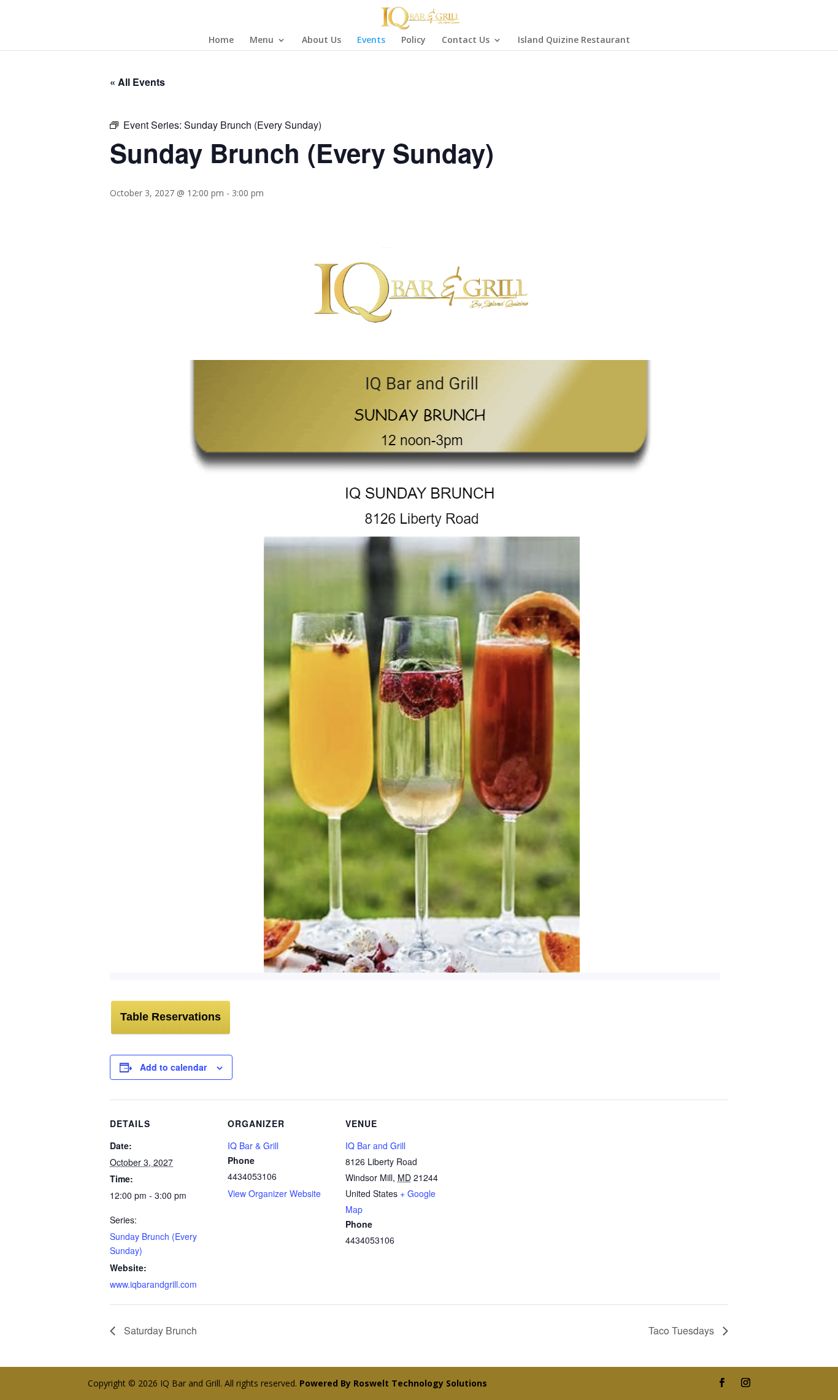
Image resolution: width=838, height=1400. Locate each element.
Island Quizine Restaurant (574, 40)
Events (371, 40)
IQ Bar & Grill (253, 1145)
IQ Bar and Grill (375, 1145)
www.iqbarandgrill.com (153, 1284)
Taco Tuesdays (682, 1330)
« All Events (137, 82)
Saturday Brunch (159, 1330)
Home (221, 40)
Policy (413, 40)
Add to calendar (173, 1067)
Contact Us (466, 40)
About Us (321, 40)
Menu (262, 40)
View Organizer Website (274, 1193)
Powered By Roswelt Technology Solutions (393, 1383)
